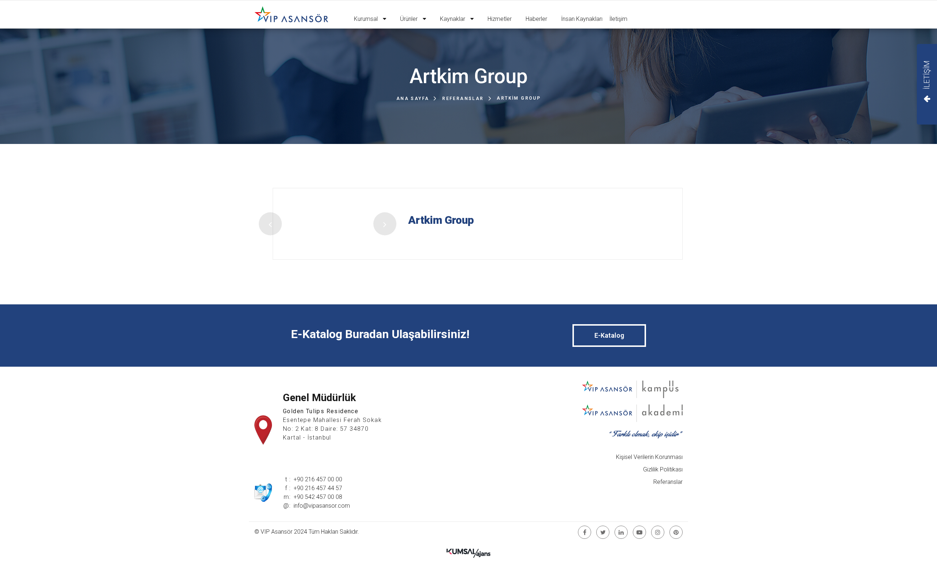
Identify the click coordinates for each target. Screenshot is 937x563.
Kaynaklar (453, 18)
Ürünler (409, 18)
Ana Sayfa (412, 98)
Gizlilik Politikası (663, 469)
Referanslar (463, 98)
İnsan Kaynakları (581, 18)
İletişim (618, 18)
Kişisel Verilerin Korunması (649, 456)
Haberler (536, 18)
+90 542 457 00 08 (318, 496)
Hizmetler (500, 18)
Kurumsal (366, 18)
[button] (270, 224)
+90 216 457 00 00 (318, 479)
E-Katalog (609, 335)
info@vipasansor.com (322, 505)
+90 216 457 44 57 (318, 488)
